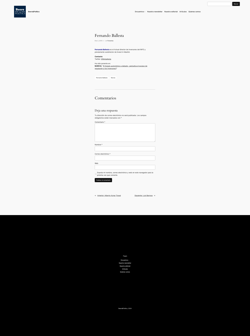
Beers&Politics (33, 12)
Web (96, 163)
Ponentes (110, 41)
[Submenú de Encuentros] (144, 11)
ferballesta (107, 59)
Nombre (98, 145)
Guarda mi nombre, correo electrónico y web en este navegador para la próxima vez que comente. (125, 174)
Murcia (113, 78)
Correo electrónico (102, 154)
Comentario (100, 122)
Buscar (236, 4)
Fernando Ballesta (101, 78)
